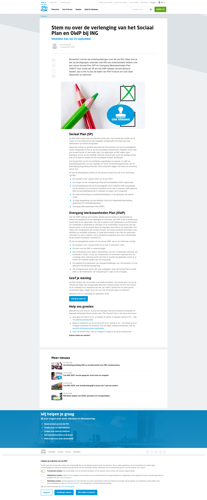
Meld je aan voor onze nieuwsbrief (58, 438)
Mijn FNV (53, 2)
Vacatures (144, 2)
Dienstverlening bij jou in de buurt (58, 435)
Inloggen (153, 2)
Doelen (78, 9)
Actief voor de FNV (105, 2)
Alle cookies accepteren (86, 492)
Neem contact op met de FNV (56, 424)
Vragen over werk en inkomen (57, 431)
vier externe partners (71, 483)
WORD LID (160, 9)
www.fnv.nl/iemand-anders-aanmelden (88, 328)
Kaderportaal (65, 2)
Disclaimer (52, 452)
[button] (161, 2)
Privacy (68, 452)
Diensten (55, 9)
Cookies (60, 452)
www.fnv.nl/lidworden (84, 319)
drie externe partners (64, 477)
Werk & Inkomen (91, 9)
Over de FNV (134, 2)
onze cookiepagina (67, 486)
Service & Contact (120, 2)
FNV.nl (43, 2)
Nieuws (44, 16)
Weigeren (46, 492)
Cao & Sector (67, 9)
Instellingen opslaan (64, 492)
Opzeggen (76, 452)
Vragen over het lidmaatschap (57, 427)
